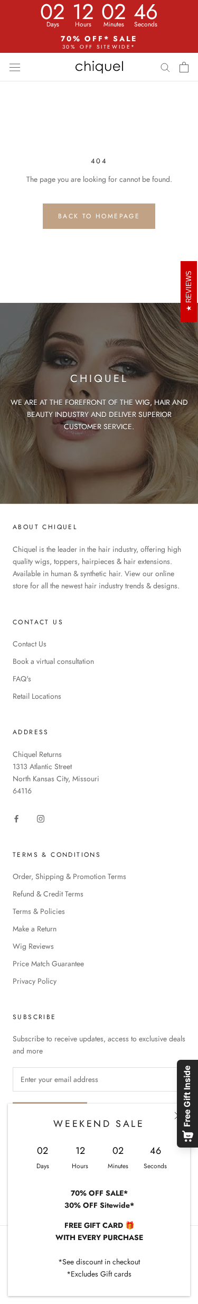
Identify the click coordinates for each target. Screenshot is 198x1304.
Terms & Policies (39, 911)
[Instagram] (40, 818)
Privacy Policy (34, 981)
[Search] (165, 66)
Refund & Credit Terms (48, 894)
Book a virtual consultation (53, 661)
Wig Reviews (33, 946)
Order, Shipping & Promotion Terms (69, 876)
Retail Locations (37, 696)
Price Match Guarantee (48, 963)
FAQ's (22, 678)
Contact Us (29, 644)
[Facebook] (16, 818)
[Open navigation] (15, 67)
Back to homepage (99, 216)
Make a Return (34, 928)
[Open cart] (184, 67)
